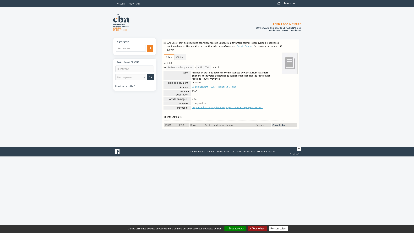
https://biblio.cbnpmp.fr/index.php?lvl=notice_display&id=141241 (227, 107)
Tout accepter (236, 228)
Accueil (121, 3)
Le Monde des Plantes (243, 151)
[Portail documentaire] (122, 22)
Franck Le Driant (227, 86)
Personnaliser (278, 228)
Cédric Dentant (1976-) (204, 86)
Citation (180, 57)
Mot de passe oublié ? (125, 86)
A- (291, 153)
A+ (297, 153)
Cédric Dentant (245, 46)
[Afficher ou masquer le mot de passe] (144, 77)
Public (168, 57)
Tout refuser (258, 228)
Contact (211, 151)
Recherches (134, 3)
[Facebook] (117, 151)
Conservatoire (197, 151)
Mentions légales (266, 151)
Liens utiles (223, 151)
